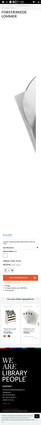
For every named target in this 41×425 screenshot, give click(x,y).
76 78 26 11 (9, 283)
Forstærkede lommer (8, 8)
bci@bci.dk (6, 403)
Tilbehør (10, 5)
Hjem (3, 5)
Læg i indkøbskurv (18, 278)
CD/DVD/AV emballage (22, 5)
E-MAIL (17, 283)
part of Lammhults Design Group (10, 409)
